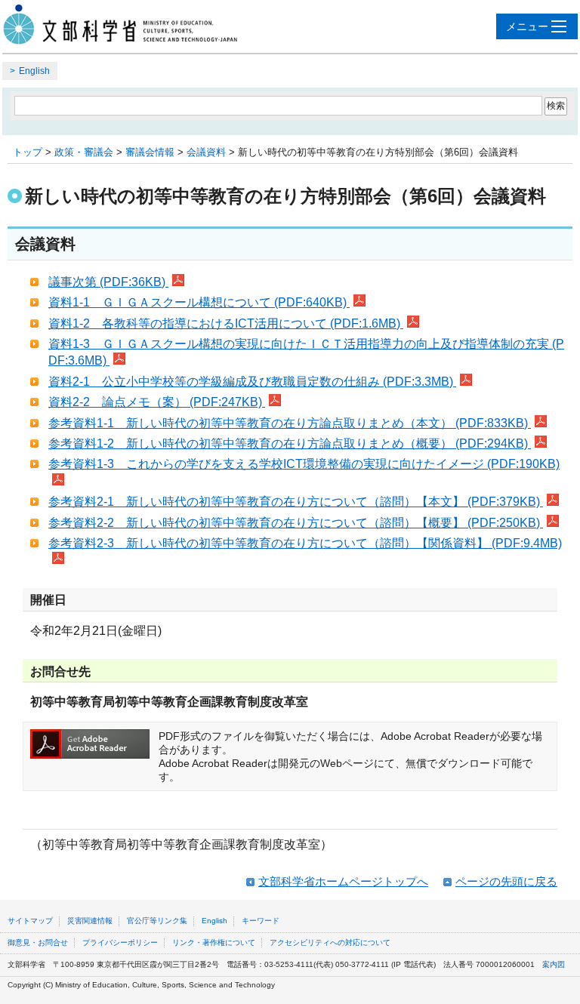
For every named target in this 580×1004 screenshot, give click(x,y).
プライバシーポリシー (120, 942)
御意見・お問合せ (38, 942)
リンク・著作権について (213, 942)
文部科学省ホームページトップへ (343, 881)
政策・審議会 (83, 152)
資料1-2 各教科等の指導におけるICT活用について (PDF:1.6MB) (225, 323)
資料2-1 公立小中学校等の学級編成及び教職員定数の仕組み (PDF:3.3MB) (252, 381)
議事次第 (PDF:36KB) (108, 282)
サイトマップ (30, 920)
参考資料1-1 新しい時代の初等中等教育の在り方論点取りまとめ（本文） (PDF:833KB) (289, 423)
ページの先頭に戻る (506, 881)
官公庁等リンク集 (157, 920)
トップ (27, 152)
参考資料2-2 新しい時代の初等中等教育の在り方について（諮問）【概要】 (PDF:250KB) (295, 522)
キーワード (260, 920)
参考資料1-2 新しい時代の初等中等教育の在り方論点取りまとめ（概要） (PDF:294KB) (289, 443)
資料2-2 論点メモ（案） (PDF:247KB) (156, 402)
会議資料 (206, 152)
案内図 (553, 964)
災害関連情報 (90, 920)
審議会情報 (149, 152)
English (34, 71)
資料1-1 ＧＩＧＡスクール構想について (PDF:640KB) (199, 302)
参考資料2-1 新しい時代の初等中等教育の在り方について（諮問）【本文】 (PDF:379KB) (295, 501)
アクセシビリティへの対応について (330, 942)
